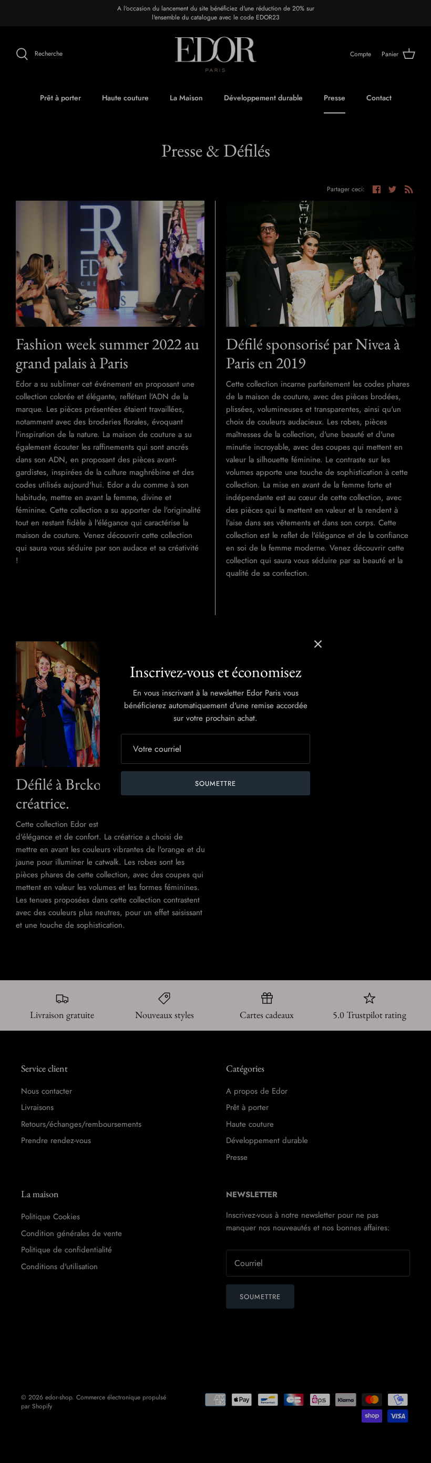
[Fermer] (318, 644)
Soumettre (215, 783)
